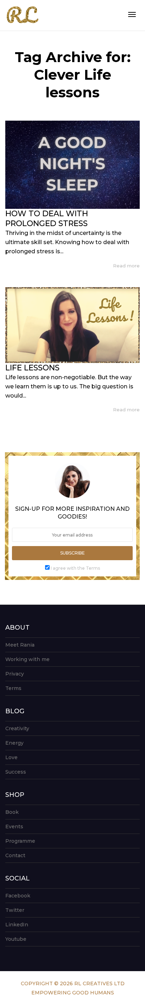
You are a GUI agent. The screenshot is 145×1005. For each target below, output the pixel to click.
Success (15, 772)
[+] (72, 165)
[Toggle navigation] (132, 14)
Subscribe (72, 553)
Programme (20, 841)
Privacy (14, 674)
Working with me (27, 659)
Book (12, 812)
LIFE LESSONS (32, 368)
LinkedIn (16, 924)
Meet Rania (19, 645)
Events (14, 826)
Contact (15, 855)
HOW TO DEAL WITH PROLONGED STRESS (46, 218)
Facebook (17, 895)
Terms (13, 688)
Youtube (15, 939)
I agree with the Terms (75, 568)
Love (11, 757)
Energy (14, 743)
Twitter (14, 910)
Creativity (17, 728)
